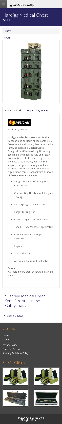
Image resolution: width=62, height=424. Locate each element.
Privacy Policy (9, 344)
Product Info (12, 110)
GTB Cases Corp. (22, 4)
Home (8, 30)
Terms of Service (11, 349)
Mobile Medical (14, 315)
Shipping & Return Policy (15, 353)
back (7, 37)
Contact (6, 339)
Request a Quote (36, 110)
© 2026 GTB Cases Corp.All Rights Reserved (31, 419)
